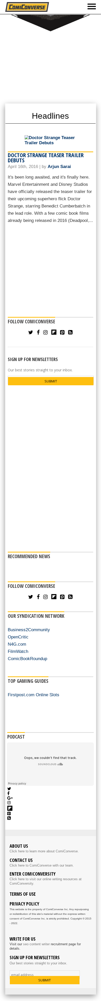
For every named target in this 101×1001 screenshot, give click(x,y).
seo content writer (36, 944)
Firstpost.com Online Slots (33, 694)
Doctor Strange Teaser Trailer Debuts (46, 157)
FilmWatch (18, 651)
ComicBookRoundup (27, 658)
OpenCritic (18, 637)
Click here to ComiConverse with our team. (42, 865)
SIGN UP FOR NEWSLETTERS (33, 359)
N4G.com (17, 644)
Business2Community (29, 629)
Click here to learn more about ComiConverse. (44, 851)
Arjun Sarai (59, 166)
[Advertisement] (50, 58)
